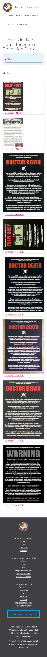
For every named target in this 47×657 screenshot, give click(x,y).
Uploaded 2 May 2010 (14, 214)
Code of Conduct (23, 576)
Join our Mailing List (23, 602)
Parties (11, 24)
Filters (10, 59)
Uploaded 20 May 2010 (15, 149)
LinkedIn (23, 599)
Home (10, 16)
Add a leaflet (23, 24)
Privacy (23, 550)
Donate (23, 564)
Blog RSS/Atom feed (23, 570)
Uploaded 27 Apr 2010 (14, 440)
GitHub (23, 596)
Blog (24, 567)
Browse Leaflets (31, 16)
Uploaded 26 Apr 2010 (14, 505)
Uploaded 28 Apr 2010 (14, 375)
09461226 (23, 647)
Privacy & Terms (24, 573)
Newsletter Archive (23, 605)
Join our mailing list (23, 614)
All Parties (23, 547)
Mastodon (23, 590)
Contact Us (23, 587)
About (19, 16)
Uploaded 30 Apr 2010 (14, 251)
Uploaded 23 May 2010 (15, 112)
